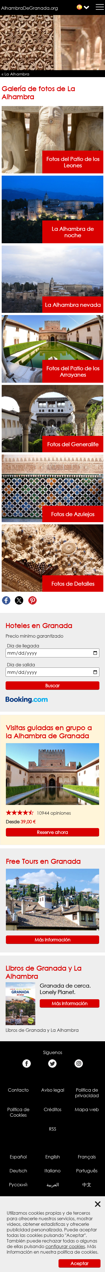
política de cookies (77, 1252)
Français (87, 1157)
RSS (52, 1129)
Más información (53, 939)
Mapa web (87, 1109)
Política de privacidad (87, 1092)
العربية (52, 1184)
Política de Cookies (18, 1112)
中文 (86, 1184)
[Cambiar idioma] (79, 7)
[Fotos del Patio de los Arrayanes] (53, 348)
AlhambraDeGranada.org (29, 8)
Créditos (52, 1109)
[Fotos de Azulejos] (53, 488)
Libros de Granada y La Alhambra (42, 1030)
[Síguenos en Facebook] (26, 1063)
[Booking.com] (27, 699)
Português (86, 1170)
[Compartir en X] (19, 600)
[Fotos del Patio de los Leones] (53, 139)
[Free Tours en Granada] (52, 899)
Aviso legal (52, 1090)
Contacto (18, 1090)
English (52, 1157)
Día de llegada (23, 646)
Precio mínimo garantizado (34, 636)
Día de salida (21, 664)
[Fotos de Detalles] (53, 557)
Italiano (52, 1170)
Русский (18, 1184)
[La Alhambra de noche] (53, 209)
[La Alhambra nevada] (53, 278)
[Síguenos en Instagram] (78, 1063)
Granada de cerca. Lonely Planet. (65, 988)
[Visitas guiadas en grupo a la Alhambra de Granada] (52, 774)
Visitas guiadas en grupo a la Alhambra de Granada (49, 731)
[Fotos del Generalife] (53, 418)
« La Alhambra (15, 74)
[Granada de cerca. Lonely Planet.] (20, 1003)
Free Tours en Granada (43, 861)
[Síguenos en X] (52, 1063)
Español (18, 1157)
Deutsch (18, 1170)
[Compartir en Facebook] (6, 600)
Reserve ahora (52, 832)
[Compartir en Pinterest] (32, 600)
